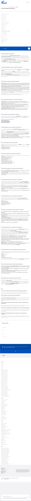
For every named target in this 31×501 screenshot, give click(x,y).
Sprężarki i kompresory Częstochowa (5, 378)
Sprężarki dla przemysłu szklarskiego (5, 453)
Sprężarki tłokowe (3, 16)
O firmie (2, 363)
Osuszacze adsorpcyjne (3, 414)
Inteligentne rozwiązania (3, 440)
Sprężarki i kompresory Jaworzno (4, 396)
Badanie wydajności (3, 424)
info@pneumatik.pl (3, 471)
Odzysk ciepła (2, 443)
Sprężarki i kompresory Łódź (4, 377)
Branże (2, 446)
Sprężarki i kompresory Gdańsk (4, 381)
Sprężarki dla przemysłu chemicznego (5, 452)
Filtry (1, 36)
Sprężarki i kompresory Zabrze (4, 394)
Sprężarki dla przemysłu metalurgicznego (5, 456)
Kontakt (2, 365)
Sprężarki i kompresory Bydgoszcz (4, 376)
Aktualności (2, 364)
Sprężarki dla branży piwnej (4, 458)
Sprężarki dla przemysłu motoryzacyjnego (5, 451)
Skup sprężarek (2, 438)
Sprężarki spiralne (3, 407)
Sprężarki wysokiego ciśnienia (4, 23)
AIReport (2, 441)
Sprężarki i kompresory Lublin (4, 382)
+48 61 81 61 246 (3, 472)
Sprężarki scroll (3, 20)
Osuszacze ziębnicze (3, 32)
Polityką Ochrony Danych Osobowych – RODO (9, 347)
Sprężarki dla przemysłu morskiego (4, 454)
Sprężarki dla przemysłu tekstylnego (4, 455)
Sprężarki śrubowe (3, 15)
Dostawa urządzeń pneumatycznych (4, 426)
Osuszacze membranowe (3, 413)
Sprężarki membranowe (4, 24)
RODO (2, 366)
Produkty (2, 398)
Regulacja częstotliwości (3, 444)
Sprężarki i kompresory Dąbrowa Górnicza (5, 395)
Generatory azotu (3, 410)
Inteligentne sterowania (3, 442)
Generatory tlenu (3, 28)
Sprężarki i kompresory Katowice (4, 379)
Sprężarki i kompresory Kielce (4, 383)
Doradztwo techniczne (3, 425)
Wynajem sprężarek (3, 439)
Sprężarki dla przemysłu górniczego (4, 457)
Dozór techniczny (3, 427)
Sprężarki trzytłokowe (3, 19)
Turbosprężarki (3, 27)
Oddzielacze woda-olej (4, 40)
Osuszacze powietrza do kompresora (5, 411)
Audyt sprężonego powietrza (4, 423)
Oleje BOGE (2, 41)
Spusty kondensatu (3, 37)
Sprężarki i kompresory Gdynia (4, 380)
